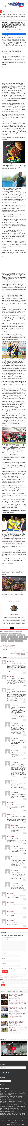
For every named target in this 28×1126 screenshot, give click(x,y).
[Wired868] (14, 4)
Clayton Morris (4, 633)
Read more (14, 594)
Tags (21, 991)
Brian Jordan (14, 825)
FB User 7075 (14, 883)
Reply (25, 672)
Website (4, 963)
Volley (7, 14)
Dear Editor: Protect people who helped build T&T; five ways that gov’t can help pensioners (17, 1008)
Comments (15, 991)
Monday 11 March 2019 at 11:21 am (19, 678)
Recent (3, 991)
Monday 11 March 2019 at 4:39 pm (19, 783)
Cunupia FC (12, 633)
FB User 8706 (14, 871)
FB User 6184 (14, 781)
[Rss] (11, 1122)
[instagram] (16, 1122)
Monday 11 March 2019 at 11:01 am (19, 691)
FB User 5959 (14, 792)
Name (4, 953)
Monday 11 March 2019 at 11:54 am (19, 663)
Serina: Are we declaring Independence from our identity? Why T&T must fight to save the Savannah (13, 1093)
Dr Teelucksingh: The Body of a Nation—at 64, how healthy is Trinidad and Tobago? (17, 995)
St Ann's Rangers (13, 639)
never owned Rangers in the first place (13, 544)
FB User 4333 (10, 902)
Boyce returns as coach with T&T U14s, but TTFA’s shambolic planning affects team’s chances (13, 571)
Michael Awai (4, 635)
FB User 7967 (14, 738)
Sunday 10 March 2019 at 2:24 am (19, 873)
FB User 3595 (10, 676)
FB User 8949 (10, 661)
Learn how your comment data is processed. (13, 977)
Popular (9, 991)
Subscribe (5, 1072)
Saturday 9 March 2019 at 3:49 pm (19, 922)
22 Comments (19, 31)
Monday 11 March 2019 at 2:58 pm (19, 740)
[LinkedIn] (15, 1122)
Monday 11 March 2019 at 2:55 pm (19, 707)
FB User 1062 (10, 689)
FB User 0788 (10, 920)
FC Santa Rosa (19, 633)
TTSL (6, 640)
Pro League (3, 637)
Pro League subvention (12, 637)
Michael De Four (12, 635)
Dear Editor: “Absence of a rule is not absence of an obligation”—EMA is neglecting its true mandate (17, 1015)
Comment (5, 940)
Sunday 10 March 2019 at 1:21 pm (19, 827)
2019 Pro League (7, 631)
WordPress (11, 1121)
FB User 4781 (14, 705)
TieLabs (24, 1121)
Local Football (13, 14)
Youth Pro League (18, 640)
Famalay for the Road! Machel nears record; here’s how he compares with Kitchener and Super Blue (9, 647)
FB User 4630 (14, 751)
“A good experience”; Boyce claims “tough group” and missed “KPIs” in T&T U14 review (18, 1029)
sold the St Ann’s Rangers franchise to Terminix (12, 540)
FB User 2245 (14, 857)
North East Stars (21, 635)
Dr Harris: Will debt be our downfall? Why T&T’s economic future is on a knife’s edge (13, 1102)
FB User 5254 (10, 802)
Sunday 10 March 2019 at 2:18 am (19, 859)
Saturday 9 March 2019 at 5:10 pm (19, 904)
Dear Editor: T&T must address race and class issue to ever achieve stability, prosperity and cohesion (18, 1002)
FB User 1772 (10, 837)
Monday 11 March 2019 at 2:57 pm (19, 725)
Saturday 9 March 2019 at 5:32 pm (19, 895)
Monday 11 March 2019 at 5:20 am (19, 805)
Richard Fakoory (4, 639)
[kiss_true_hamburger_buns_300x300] (14, 152)
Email (3, 958)
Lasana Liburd (6, 29)
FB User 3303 (10, 911)
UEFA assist (11, 640)
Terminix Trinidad (23, 639)
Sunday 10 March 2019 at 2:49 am (19, 885)
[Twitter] (13, 1122)
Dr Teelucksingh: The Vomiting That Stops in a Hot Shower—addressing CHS (17, 1022)
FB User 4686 (14, 723)
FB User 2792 (14, 846)
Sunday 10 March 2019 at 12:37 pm (19, 816)
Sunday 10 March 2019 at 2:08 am (19, 848)
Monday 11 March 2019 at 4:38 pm (19, 764)
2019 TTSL (19, 631)
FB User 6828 (10, 893)
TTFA (2, 640)
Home (3, 14)
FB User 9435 (10, 814)
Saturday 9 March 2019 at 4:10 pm (19, 913)
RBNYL (26, 637)
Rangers (21, 637)
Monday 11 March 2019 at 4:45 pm (19, 794)
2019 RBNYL (14, 631)
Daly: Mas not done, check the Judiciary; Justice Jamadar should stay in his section (18, 652)
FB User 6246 (14, 762)
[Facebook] (12, 1122)
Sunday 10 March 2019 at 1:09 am (19, 839)
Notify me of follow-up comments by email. (14, 969)
